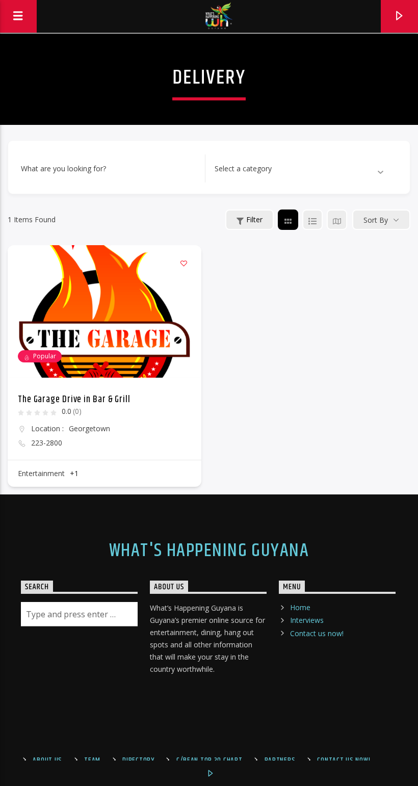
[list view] (312, 219)
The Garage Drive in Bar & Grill (74, 399)
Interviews (307, 620)
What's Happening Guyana (209, 551)
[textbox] (243, 168)
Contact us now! (317, 633)
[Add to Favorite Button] (183, 263)
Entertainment (41, 473)
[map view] (337, 219)
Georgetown (89, 428)
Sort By (375, 220)
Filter (254, 219)
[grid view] (288, 219)
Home (300, 607)
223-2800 (46, 443)
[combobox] (299, 168)
